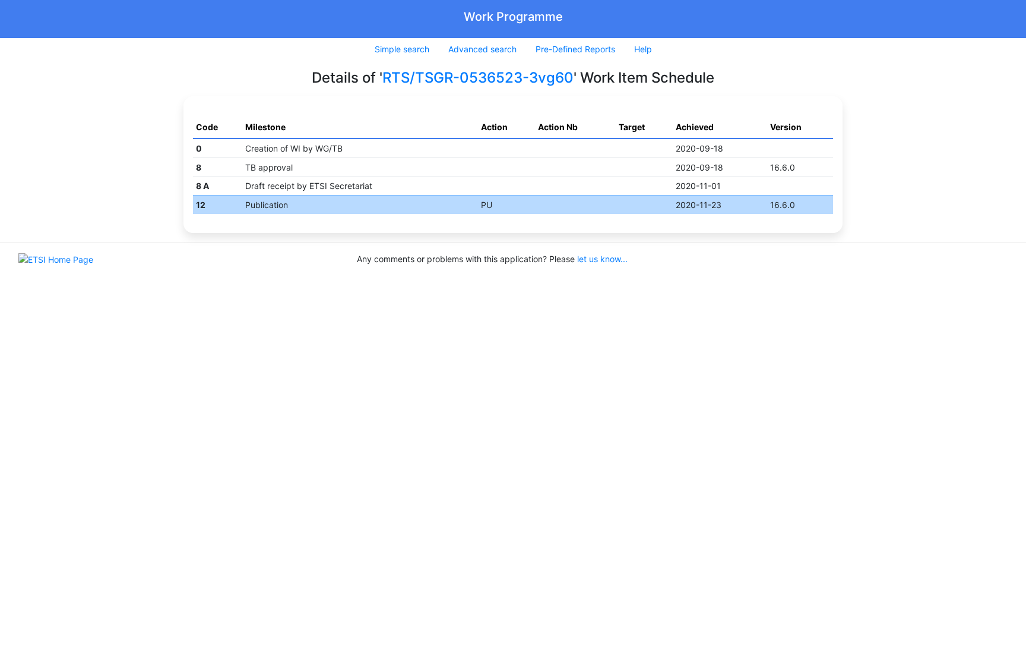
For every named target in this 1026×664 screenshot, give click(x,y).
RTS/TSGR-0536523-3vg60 (478, 77)
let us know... (602, 259)
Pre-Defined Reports (575, 49)
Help (643, 49)
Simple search (402, 49)
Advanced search (482, 49)
